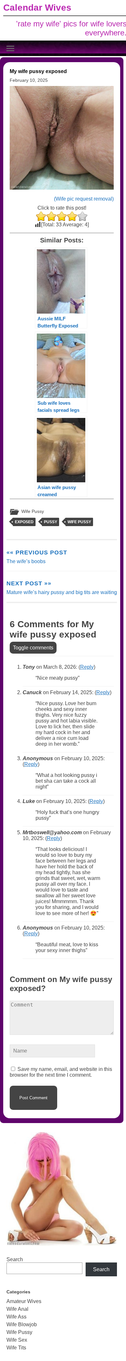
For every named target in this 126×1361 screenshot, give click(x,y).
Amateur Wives (23, 1301)
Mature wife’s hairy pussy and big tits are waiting (61, 587)
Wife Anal (17, 1309)
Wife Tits (16, 1347)
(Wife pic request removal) (84, 199)
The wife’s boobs (36, 556)
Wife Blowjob (21, 1324)
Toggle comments (33, 647)
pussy (50, 522)
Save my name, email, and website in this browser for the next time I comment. (61, 1072)
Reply (87, 667)
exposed (24, 522)
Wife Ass (16, 1316)
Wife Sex (16, 1340)
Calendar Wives (37, 8)
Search (14, 1259)
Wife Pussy (32, 511)
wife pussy (79, 522)
